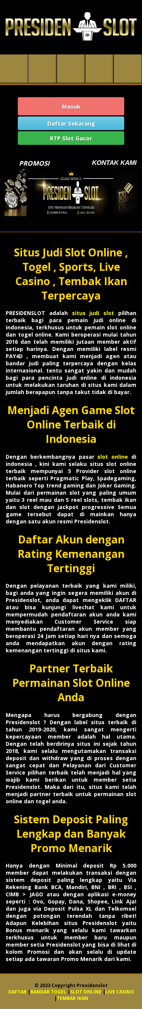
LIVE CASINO (119, 992)
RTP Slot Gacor (71, 138)
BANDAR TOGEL (48, 992)
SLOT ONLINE (85, 992)
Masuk (71, 106)
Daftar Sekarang (71, 123)
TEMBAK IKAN (72, 998)
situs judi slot (93, 313)
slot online (114, 456)
